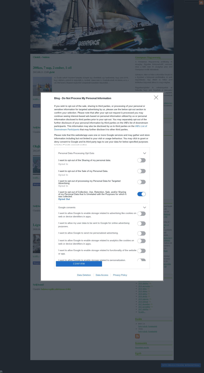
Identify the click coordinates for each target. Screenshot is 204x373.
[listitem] (102, 153)
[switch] (141, 160)
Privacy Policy (120, 275)
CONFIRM (79, 264)
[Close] (157, 98)
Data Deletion (84, 275)
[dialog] (102, 186)
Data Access (102, 275)
